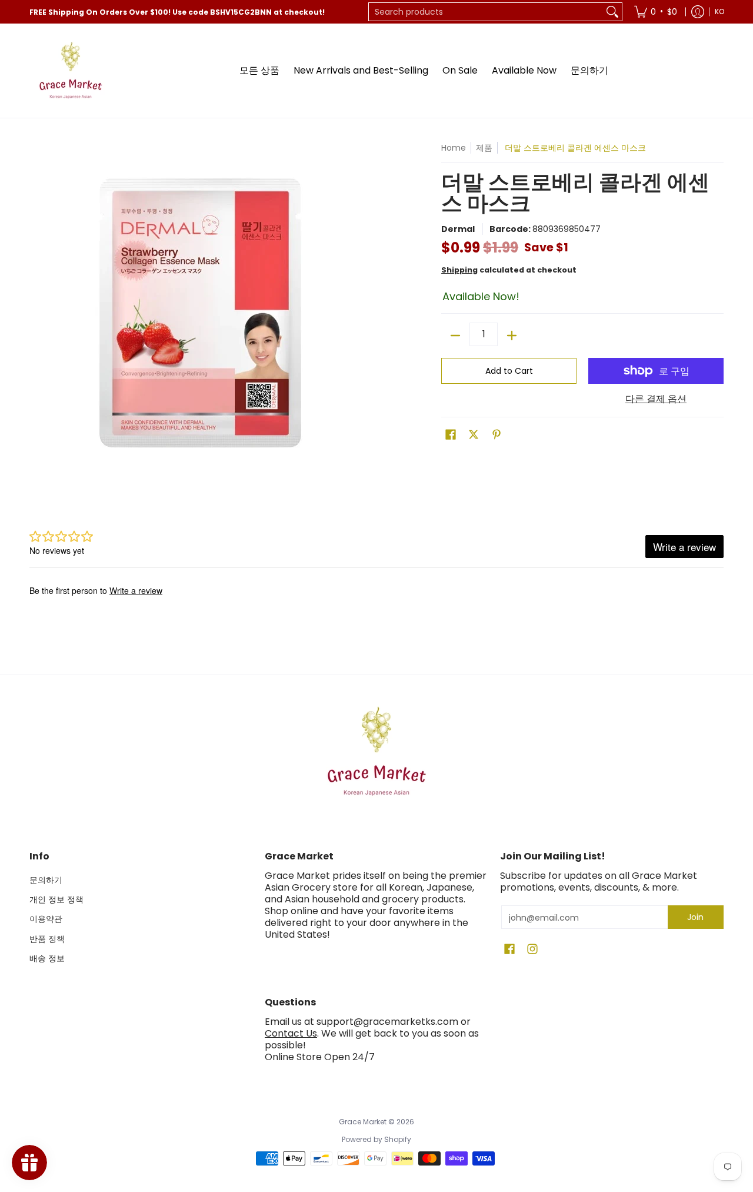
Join (695, 917)
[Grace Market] (70, 71)
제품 (484, 148)
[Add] (512, 335)
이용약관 (45, 919)
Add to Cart (509, 371)
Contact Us (291, 1033)
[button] (450, 434)
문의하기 (45, 880)
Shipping (459, 270)
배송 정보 (47, 958)
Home (453, 148)
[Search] (612, 12)
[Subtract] (455, 335)
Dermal (458, 229)
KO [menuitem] (719, 11)
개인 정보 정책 (56, 899)
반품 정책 (47, 939)
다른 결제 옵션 (656, 399)
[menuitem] (655, 12)
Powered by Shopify (376, 1139)
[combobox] (486, 12)
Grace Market (363, 1122)
